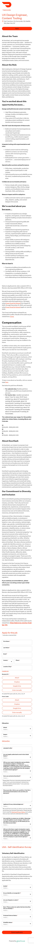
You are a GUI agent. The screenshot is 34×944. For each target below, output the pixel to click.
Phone (18, 660)
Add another (6, 741)
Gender (5, 886)
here (6, 382)
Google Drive (17, 686)
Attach (17, 678)
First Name (6, 641)
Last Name (6, 647)
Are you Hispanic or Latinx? (11, 900)
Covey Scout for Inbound (13, 303)
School (5, 727)
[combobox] (3, 662)
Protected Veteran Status (10, 915)
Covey (12, 316)
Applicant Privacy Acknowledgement (13, 804)
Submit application (17, 932)
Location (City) (7, 666)
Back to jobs (7, 10)
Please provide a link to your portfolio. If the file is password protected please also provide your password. (16, 791)
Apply (17, 28)
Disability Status (8, 922)
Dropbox (17, 682)
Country (5, 660)
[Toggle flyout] (11, 662)
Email (5, 654)
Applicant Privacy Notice (18, 812)
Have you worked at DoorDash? (12, 776)
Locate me (5, 671)
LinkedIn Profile (8, 748)
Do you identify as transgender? (12, 893)
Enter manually (17, 690)
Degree (5, 734)
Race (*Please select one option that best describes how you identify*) (17, 907)
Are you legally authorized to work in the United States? (16, 755)
